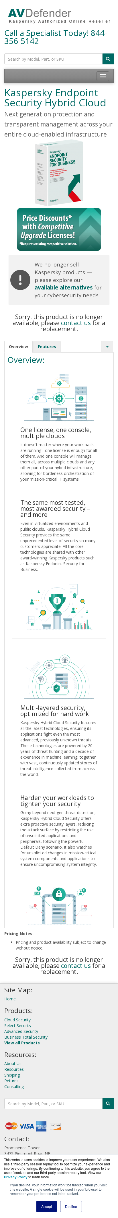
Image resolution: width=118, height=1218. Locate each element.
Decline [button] (71, 1206)
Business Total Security (26, 1037)
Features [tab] (47, 346)
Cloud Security (17, 1020)
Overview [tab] (18, 346)
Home (10, 999)
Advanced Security (21, 1031)
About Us (12, 1063)
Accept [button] (46, 1206)
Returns (11, 1080)
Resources (14, 1069)
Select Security (17, 1025)
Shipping (12, 1075)
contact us (76, 323)
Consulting (14, 1086)
